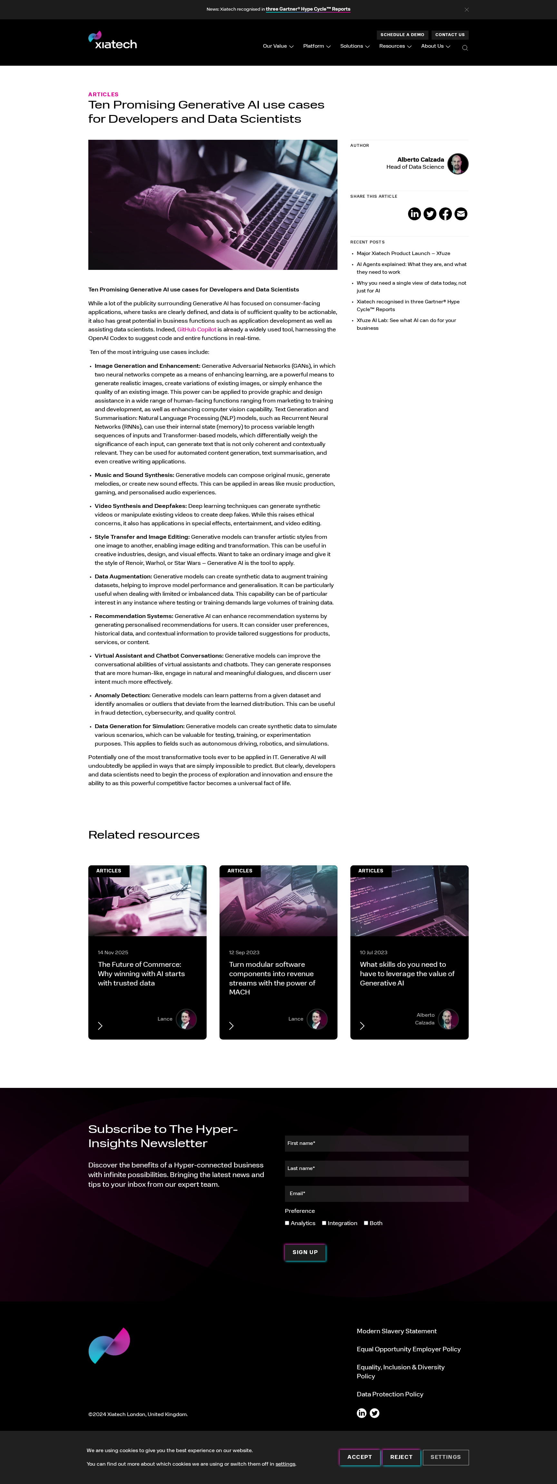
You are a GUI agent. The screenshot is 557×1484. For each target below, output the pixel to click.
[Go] (465, 48)
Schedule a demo (402, 35)
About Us (432, 46)
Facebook (445, 213)
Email (460, 213)
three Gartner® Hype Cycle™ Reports (308, 9)
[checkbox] (334, 1223)
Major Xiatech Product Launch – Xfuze (403, 253)
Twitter (430, 213)
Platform (313, 46)
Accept (359, 1457)
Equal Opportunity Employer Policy (409, 1349)
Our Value (275, 46)
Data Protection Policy (390, 1395)
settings (285, 1464)
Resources (392, 46)
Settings (446, 1457)
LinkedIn (414, 213)
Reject (401, 1457)
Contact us (450, 35)
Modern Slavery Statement (397, 1331)
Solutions (351, 46)
